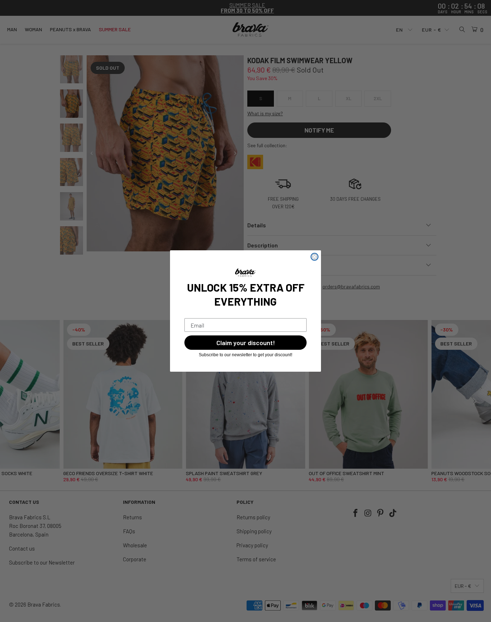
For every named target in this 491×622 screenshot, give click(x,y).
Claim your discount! (245, 343)
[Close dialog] (314, 256)
